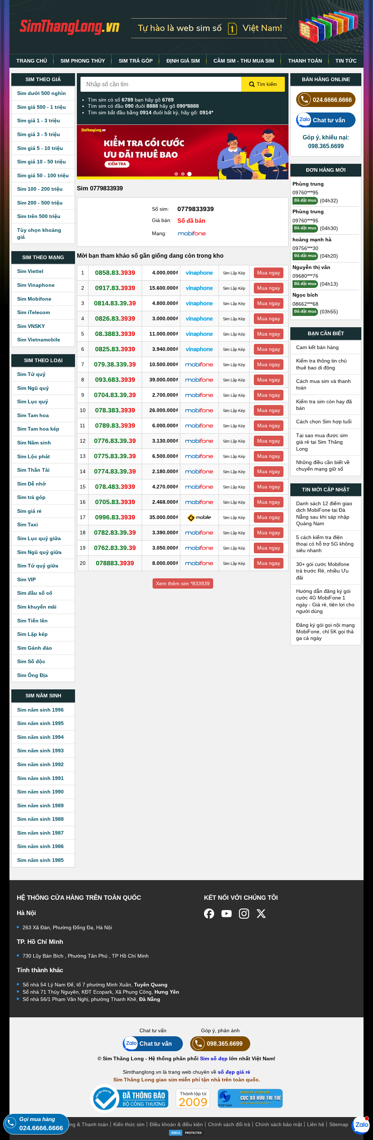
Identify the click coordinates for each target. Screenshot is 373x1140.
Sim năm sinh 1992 (40, 764)
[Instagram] (244, 914)
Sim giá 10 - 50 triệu (41, 162)
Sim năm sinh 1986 (40, 846)
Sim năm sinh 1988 (40, 819)
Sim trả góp (31, 497)
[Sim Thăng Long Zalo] (361, 1125)
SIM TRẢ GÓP (136, 61)
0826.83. (115, 318)
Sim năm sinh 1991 (40, 778)
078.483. (115, 486)
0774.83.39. (115, 471)
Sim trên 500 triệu (38, 216)
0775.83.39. (115, 456)
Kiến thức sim (129, 1124)
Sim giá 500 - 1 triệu (41, 107)
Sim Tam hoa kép (38, 429)
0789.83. (115, 425)
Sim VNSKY (31, 326)
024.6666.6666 (332, 99)
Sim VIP (26, 579)
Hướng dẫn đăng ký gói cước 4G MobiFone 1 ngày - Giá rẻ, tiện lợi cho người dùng (325, 601)
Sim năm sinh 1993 (40, 750)
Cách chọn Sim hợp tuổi (324, 421)
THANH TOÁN (305, 61)
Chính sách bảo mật (278, 1124)
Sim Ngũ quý (33, 388)
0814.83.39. (115, 303)
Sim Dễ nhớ (31, 484)
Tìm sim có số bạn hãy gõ (131, 100)
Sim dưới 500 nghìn (41, 93)
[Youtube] (226, 914)
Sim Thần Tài (33, 470)
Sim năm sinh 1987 (40, 833)
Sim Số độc (31, 661)
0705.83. (115, 502)
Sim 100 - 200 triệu (40, 189)
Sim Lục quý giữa (39, 538)
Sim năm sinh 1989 (40, 805)
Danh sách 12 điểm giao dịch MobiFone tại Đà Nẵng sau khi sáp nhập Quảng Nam (324, 513)
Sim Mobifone (34, 299)
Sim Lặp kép (32, 634)
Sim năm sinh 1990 (40, 792)
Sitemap (338, 1124)
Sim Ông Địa (32, 675)
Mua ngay (268, 273)
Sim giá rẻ (29, 511)
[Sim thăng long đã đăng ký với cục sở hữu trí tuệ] (250, 1098)
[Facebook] (209, 914)
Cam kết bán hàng (317, 347)
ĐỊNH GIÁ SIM (183, 61)
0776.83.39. (115, 440)
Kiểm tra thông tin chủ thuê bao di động (321, 364)
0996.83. (115, 517)
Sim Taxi (27, 524)
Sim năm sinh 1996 (40, 710)
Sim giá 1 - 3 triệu (38, 120)
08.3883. (115, 333)
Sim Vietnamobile (38, 340)
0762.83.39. (115, 547)
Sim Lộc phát (33, 456)
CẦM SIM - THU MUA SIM (243, 61)
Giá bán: (162, 220)
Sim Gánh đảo (34, 648)
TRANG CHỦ (31, 61)
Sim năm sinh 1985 (40, 860)
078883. (115, 563)
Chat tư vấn (329, 120)
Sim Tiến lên (32, 621)
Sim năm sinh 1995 (40, 723)
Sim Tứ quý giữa (37, 566)
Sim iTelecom (33, 312)
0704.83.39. (115, 395)
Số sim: (160, 209)
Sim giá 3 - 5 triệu (38, 134)
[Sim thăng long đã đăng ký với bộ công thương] (129, 1098)
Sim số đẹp (214, 1058)
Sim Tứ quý (31, 374)
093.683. (115, 379)
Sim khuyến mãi (36, 607)
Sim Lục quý (32, 401)
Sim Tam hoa (33, 415)
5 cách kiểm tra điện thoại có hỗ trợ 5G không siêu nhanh (325, 544)
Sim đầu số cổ (34, 593)
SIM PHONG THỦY (82, 61)
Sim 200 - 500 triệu (40, 203)
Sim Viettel (30, 271)
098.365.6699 (225, 1043)
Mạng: (159, 233)
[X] (261, 914)
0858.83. (115, 272)
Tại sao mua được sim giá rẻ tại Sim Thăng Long (322, 442)
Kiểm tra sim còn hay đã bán (324, 405)
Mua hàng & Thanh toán (80, 1124)
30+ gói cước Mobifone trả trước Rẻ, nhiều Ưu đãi (322, 571)
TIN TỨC (346, 61)
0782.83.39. (115, 532)
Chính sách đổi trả (229, 1124)
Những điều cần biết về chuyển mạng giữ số (323, 465)
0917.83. (115, 288)
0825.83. (115, 349)
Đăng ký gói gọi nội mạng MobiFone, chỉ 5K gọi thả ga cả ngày (325, 631)
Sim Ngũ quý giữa (39, 552)
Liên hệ (315, 1124)
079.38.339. (115, 364)
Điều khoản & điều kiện (176, 1124)
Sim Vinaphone (36, 285)
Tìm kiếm (267, 84)
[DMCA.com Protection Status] (186, 1132)
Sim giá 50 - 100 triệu (43, 175)
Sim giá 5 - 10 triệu (40, 148)
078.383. (115, 410)
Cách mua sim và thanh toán (323, 384)
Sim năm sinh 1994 (40, 737)
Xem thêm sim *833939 (183, 583)
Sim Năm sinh (34, 443)
